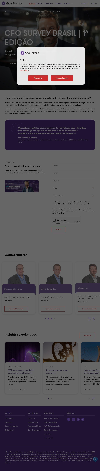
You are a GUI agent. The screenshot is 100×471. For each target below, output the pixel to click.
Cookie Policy (24, 70)
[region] (51, 66)
